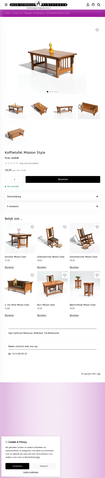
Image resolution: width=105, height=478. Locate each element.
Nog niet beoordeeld (29, 163)
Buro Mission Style (46, 305)
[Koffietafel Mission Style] (52, 93)
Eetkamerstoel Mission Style (50, 257)
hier (38, 457)
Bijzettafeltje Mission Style (83, 305)
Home (7, 13)
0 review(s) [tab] (13, 206)
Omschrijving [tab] (14, 196)
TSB (98, 374)
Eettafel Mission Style (15, 257)
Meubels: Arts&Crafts (34, 13)
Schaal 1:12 (17, 13)
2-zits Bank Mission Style (17, 305)
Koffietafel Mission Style (57, 13)
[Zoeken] (98, 4)
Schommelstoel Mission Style (83, 257)
